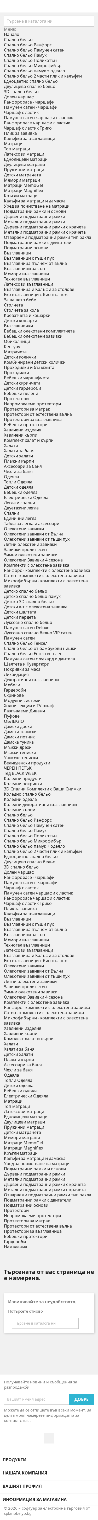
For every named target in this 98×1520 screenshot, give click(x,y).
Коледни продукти (23, 778)
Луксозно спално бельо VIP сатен (38, 633)
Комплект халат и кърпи (29, 440)
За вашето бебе (20, 300)
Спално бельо (18, 39)
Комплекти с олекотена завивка (36, 565)
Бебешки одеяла (21, 492)
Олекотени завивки (24, 529)
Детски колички (20, 357)
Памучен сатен (19, 638)
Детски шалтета (20, 612)
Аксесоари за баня (23, 466)
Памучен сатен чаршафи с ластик (38, 117)
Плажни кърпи (19, 461)
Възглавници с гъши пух (29, 258)
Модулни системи (22, 700)
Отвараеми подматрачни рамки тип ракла (47, 237)
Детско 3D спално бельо (29, 601)
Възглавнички (18, 326)
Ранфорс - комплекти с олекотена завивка (47, 570)
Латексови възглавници (28, 284)
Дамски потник (19, 737)
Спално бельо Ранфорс (28, 45)
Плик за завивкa (20, 133)
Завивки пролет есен (25, 549)
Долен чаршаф (19, 97)
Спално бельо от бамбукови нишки (40, 648)
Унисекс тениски (21, 758)
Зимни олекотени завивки (30, 555)
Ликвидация (16, 674)
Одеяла (11, 477)
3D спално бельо (21, 91)
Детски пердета (20, 617)
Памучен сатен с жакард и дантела (39, 659)
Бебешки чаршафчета (26, 378)
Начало (11, 34)
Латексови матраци (24, 154)
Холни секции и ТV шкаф (29, 705)
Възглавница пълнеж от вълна (35, 263)
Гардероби (15, 690)
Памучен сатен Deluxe (26, 627)
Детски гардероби (22, 388)
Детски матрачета (22, 175)
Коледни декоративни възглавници (40, 804)
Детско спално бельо (25, 591)
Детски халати (18, 456)
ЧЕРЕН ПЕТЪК (18, 768)
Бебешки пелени (21, 393)
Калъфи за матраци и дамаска (35, 201)
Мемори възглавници (26, 274)
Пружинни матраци (24, 170)
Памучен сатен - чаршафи (30, 107)
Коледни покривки (23, 784)
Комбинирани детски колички (35, 362)
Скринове (14, 695)
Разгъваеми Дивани (24, 711)
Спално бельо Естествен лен (33, 653)
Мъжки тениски (20, 752)
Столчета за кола (21, 310)
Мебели (12, 685)
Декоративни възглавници (31, 679)
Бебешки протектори (26, 424)
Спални (11, 513)
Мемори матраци (22, 180)
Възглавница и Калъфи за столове (39, 289)
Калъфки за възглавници (29, 138)
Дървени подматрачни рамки (34, 216)
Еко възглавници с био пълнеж (36, 294)
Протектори (16, 398)
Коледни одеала (20, 799)
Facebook (49, 1438)
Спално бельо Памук (25, 55)
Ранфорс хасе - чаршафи (29, 102)
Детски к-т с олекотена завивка (35, 607)
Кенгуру (12, 346)
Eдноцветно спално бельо (31, 81)
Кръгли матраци (21, 196)
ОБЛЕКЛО (14, 721)
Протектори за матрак (27, 409)
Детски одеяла (18, 487)
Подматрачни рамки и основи (35, 211)
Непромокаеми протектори (32, 404)
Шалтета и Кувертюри (26, 664)
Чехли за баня (18, 471)
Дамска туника (19, 742)
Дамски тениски (20, 732)
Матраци (13, 143)
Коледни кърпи (19, 810)
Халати (11, 445)
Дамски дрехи (18, 726)
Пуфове (12, 716)
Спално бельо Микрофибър (32, 65)
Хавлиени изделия (22, 430)
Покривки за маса (22, 669)
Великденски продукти (27, 763)
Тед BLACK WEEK (20, 773)
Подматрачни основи (26, 248)
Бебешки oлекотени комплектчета (39, 331)
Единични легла (20, 518)
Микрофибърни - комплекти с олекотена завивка (46, 583)
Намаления (15, 1247)
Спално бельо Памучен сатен (34, 50)
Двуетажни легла (21, 508)
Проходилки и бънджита (29, 367)
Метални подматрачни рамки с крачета (45, 232)
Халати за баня (19, 451)
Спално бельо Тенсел (26, 643)
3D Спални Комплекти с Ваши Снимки (42, 789)
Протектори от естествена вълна (38, 414)
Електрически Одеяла (26, 497)
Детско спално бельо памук (32, 596)
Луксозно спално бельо (28, 622)
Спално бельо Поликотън (30, 60)
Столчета (13, 305)
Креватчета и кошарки (27, 315)
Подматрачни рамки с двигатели (37, 242)
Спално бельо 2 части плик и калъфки (43, 76)
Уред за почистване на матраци (37, 206)
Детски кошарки (20, 320)
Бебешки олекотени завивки (33, 336)
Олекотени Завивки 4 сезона (33, 560)
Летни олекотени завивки (30, 544)
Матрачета (15, 352)
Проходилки (16, 372)
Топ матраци (17, 149)
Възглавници (17, 253)
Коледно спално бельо (27, 794)
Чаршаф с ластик (21, 112)
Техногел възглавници (27, 279)
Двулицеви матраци (24, 164)
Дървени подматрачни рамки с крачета (45, 227)
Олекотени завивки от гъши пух (37, 539)
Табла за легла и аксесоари (31, 523)
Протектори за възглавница (33, 419)
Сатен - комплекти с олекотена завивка (44, 575)
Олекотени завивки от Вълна (34, 534)
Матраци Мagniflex (23, 190)
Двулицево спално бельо (29, 86)
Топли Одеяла (18, 482)
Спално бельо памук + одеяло (34, 71)
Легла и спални (19, 503)
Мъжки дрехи (18, 747)
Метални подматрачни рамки (34, 222)
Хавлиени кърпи (20, 435)
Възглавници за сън (24, 268)
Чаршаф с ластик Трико (28, 128)
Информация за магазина (35, 1499)
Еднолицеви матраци (26, 159)
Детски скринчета (22, 383)
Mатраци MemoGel (23, 185)
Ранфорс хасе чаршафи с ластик (37, 123)
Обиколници (17, 341)
